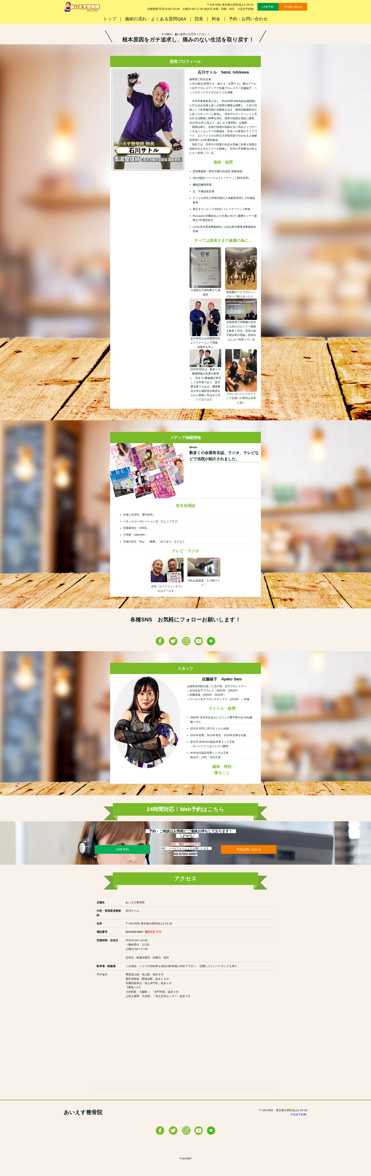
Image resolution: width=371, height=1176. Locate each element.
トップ (110, 18)
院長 (199, 18)
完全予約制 (300, 1114)
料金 (216, 18)
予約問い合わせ (292, 6)
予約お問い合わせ (248, 849)
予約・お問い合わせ (248, 18)
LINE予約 (268, 6)
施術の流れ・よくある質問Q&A (155, 18)
